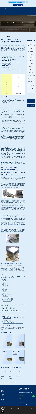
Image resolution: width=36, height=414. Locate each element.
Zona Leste (17, 371)
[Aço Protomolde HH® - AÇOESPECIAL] (18, 2)
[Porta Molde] (18, 344)
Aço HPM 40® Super (31, 76)
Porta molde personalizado (8, 321)
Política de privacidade (4, 400)
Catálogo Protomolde (7, 294)
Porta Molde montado (7, 320)
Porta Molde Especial (7, 318)
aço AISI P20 (5, 280)
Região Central (3, 371)
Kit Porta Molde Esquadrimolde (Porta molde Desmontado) (13, 317)
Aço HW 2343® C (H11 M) (31, 90)
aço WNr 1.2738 (5, 283)
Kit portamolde (6, 316)
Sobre (2, 390)
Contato (3, 9)
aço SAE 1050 (5, 296)
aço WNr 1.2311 (5, 285)
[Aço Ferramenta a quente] (6, 344)
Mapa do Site (3, 399)
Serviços (16, 8)
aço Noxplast (5, 290)
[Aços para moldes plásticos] (18, 359)
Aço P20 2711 (31, 66)
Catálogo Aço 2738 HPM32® (8, 297)
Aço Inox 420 (5, 288)
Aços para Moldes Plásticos (31, 40)
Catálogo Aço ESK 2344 (7, 287)
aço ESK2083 (5, 289)
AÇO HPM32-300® (31, 57)
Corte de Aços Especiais (7, 324)
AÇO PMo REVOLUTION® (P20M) (9, 308)
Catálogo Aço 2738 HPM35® (8, 298)
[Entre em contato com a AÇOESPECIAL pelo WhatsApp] (33, 396)
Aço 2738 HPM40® (31, 54)
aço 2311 (4, 284)
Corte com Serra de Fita (7, 325)
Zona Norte (6, 371)
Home (3, 8)
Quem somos (7, 8)
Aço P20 (4, 279)
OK (2, 411)
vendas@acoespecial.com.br (26, 404)
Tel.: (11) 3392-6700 (22, 402)
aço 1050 (4, 295)
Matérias (29, 8)
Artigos (25, 8)
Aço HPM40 (31, 88)
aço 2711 (4, 291)
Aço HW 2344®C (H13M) (31, 83)
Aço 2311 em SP (31, 85)
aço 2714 (4, 292)
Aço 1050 (31, 69)
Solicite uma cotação (31, 105)
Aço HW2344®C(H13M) (7, 301)
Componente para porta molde (8, 315)
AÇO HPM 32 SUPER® (31, 79)
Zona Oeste (10, 371)
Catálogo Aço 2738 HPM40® (8, 299)
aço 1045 (4, 281)
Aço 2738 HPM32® (31, 51)
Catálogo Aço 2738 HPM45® (8, 300)
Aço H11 (31, 92)
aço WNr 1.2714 (5, 293)
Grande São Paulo (21, 371)
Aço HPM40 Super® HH (7, 302)
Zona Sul (14, 371)
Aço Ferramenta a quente (6, 336)
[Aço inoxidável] (6, 359)
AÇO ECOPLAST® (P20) (7, 307)
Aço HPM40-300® (31, 81)
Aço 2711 (31, 48)
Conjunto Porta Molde (7, 319)
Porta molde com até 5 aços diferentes (10, 322)
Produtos (12, 8)
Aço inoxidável (4, 351)
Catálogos (21, 8)
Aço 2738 (4, 282)
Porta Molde (16, 336)
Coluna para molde (6, 314)
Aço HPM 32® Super (31, 75)
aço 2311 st (5, 286)
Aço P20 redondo (28, 94)
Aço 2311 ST (31, 72)
